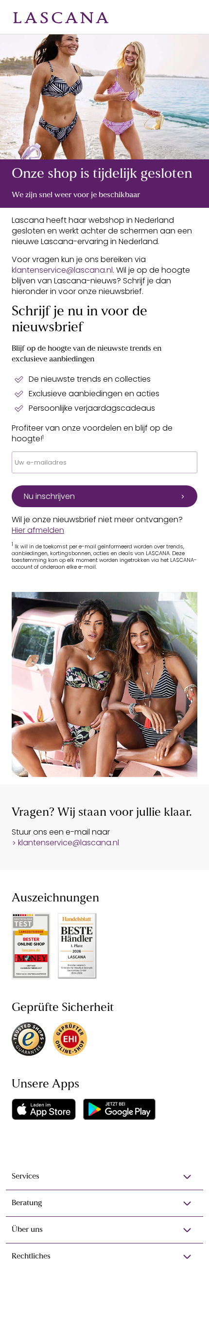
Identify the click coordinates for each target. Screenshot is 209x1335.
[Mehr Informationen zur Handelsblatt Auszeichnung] (77, 946)
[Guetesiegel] (70, 1039)
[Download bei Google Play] (119, 1109)
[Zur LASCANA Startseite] (61, 17)
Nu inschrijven (49, 496)
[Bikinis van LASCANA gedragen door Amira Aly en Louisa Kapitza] (104, 96)
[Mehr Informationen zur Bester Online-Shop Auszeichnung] (31, 946)
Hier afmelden (38, 530)
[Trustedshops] (29, 1039)
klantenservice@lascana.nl (62, 270)
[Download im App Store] (44, 1109)
